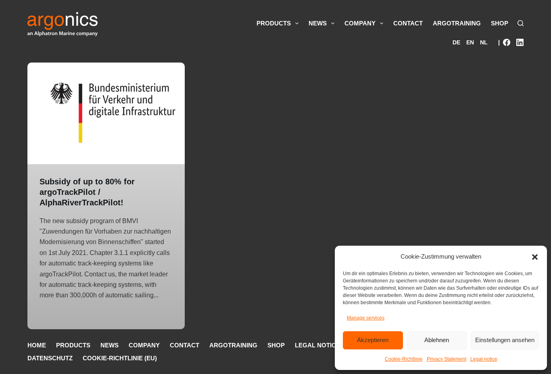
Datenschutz (50, 358)
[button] (535, 257)
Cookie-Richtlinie (404, 359)
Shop (499, 23)
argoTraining (457, 23)
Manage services (365, 318)
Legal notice (483, 359)
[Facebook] (506, 42)
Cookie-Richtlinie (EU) (120, 358)
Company (360, 23)
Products (274, 23)
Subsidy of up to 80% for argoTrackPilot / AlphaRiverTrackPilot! (87, 192)
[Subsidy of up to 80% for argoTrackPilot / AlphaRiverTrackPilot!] (106, 113)
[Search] (521, 23)
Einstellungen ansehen (504, 339)
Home (36, 345)
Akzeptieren (372, 339)
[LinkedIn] (520, 42)
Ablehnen (436, 339)
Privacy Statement (446, 359)
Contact (408, 23)
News (318, 23)
